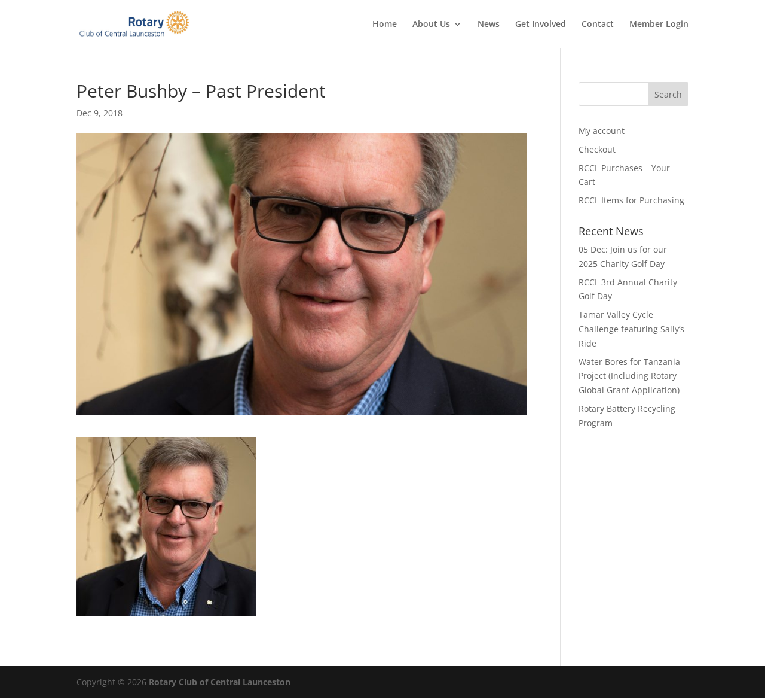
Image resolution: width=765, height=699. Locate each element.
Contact (598, 24)
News (489, 24)
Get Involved (540, 24)
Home (384, 24)
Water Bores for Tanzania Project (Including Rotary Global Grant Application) (629, 376)
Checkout (597, 149)
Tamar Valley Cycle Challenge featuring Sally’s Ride (631, 329)
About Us (431, 24)
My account (602, 130)
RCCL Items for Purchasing (631, 200)
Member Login (658, 24)
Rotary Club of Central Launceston (219, 682)
